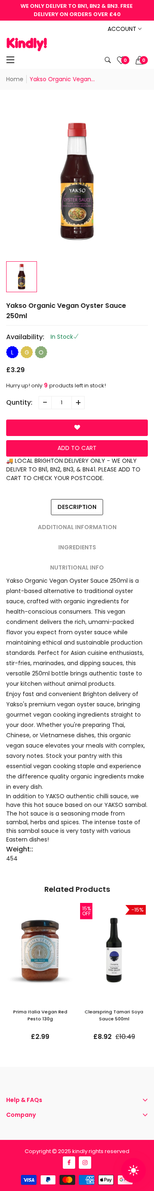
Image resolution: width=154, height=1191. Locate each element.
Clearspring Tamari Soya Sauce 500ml (114, 1015)
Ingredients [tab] (77, 547)
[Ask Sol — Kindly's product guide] (133, 1170)
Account (123, 29)
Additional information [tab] (77, 527)
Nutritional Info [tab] (77, 567)
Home (14, 79)
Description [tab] (77, 507)
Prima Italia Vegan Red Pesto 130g (40, 1015)
